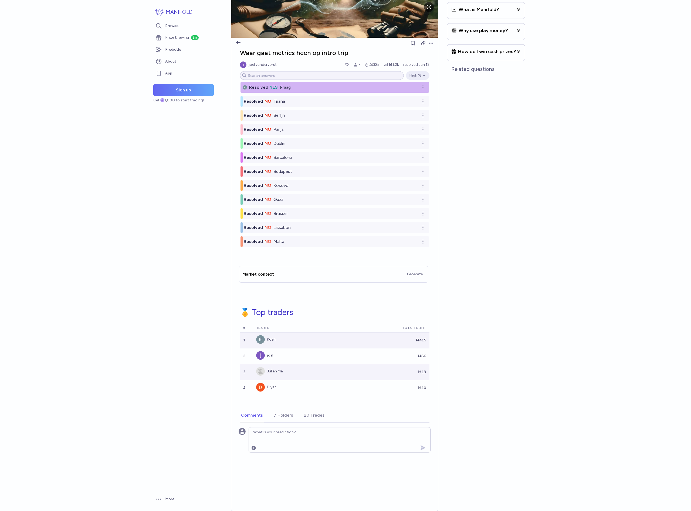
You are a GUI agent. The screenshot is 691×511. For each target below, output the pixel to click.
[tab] (252, 415)
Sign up (183, 89)
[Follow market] (412, 43)
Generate (415, 274)
